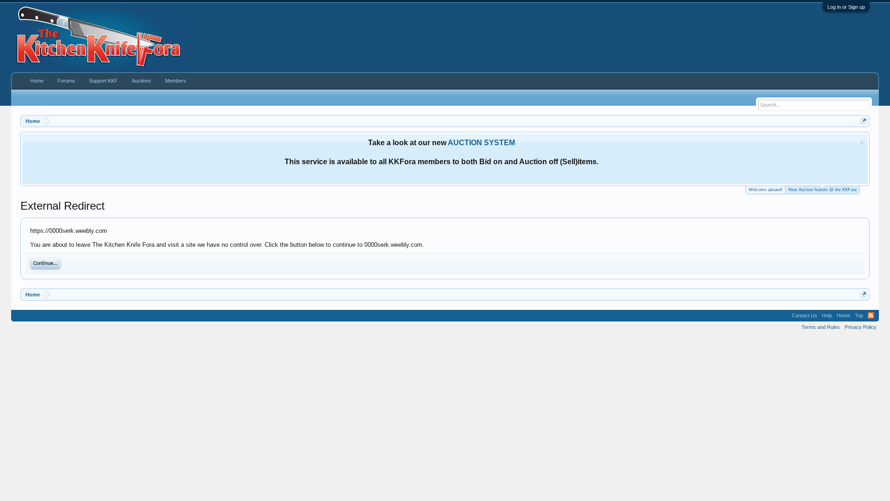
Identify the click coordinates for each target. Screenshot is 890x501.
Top (859, 315)
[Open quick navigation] (864, 121)
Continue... (45, 263)
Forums (66, 81)
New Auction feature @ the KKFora (822, 189)
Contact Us (804, 315)
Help (827, 315)
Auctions (141, 81)
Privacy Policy (861, 327)
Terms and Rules (820, 327)
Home (37, 81)
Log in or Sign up (846, 7)
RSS (871, 315)
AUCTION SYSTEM (481, 143)
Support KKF (103, 81)
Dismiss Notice (861, 142)
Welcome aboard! (765, 189)
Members (175, 81)
